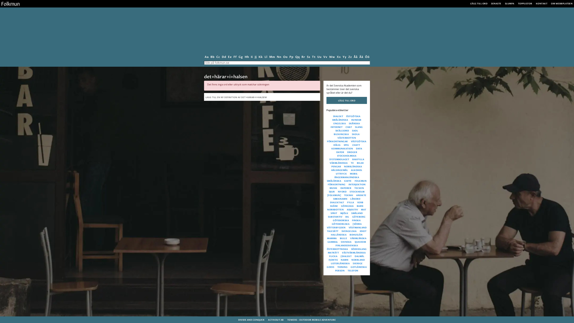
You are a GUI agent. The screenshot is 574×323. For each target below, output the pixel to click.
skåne (334, 206)
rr (303, 57)
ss (308, 57)
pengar (336, 166)
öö (367, 57)
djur (332, 191)
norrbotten (335, 209)
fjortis (333, 260)
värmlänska (358, 238)
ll (266, 57)
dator (340, 152)
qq (297, 57)
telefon (353, 270)
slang (359, 127)
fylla (350, 202)
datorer (346, 188)
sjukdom (360, 242)
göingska (347, 206)
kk (261, 57)
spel (346, 145)
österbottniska (337, 249)
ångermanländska (346, 177)
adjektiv (352, 209)
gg (241, 57)
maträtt (333, 252)
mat (363, 209)
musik (333, 188)
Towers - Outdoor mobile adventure (311, 320)
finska (356, 220)
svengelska (349, 231)
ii (252, 57)
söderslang (359, 249)
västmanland (358, 227)
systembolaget (339, 159)
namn (344, 260)
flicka (333, 256)
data (359, 148)
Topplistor (525, 3)
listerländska (340, 263)
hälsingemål (339, 170)
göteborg (358, 216)
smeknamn (340, 199)
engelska (339, 123)
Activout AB (276, 320)
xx (339, 57)
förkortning (336, 184)
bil (347, 216)
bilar (360, 163)
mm (272, 57)
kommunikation (342, 148)
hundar (356, 120)
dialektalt (337, 202)
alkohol (356, 170)
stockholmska (347, 155)
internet (336, 127)
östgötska (353, 116)
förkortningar (337, 141)
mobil (354, 173)
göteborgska (341, 224)
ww (332, 57)
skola (356, 134)
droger (352, 152)
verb (360, 202)
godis (330, 267)
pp (291, 57)
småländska (340, 120)
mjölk (344, 213)
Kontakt (542, 3)
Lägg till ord (479, 3)
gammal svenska (340, 242)
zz (350, 57)
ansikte (361, 195)
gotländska (359, 267)
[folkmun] (334, 195)
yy (344, 57)
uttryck (341, 173)
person (340, 270)
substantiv (335, 216)
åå (355, 57)
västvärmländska (354, 252)
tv (352, 163)
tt (313, 57)
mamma (332, 238)
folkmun (361, 181)
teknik (348, 195)
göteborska (341, 220)
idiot (363, 231)
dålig (337, 145)
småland (357, 213)
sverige (358, 263)
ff (235, 57)
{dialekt (346, 256)
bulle (343, 238)
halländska (338, 234)
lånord (355, 199)
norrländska (353, 166)
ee (230, 57)
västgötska (358, 141)
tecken (359, 188)
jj (256, 57)
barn (360, 206)
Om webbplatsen (562, 3)
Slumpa (509, 3)
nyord (342, 191)
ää (361, 57)
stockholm (357, 191)
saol (355, 130)
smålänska (334, 181)
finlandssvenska (347, 245)
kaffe (348, 181)
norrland (358, 260)
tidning (342, 267)
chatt (356, 145)
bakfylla (358, 159)
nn (279, 57)
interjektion (357, 184)
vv (325, 57)
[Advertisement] (287, 32)
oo (285, 57)
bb (212, 57)
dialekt (338, 116)
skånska (354, 123)
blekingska (341, 134)
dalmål (359, 256)
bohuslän (356, 234)
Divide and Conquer (251, 320)
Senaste (496, 3)
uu (319, 57)
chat (349, 127)
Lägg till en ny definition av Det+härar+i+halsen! (236, 97)
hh (247, 57)
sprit (334, 213)
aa (207, 57)
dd (224, 57)
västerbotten (347, 138)
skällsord (342, 130)
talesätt (332, 231)
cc (218, 57)
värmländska (339, 163)
